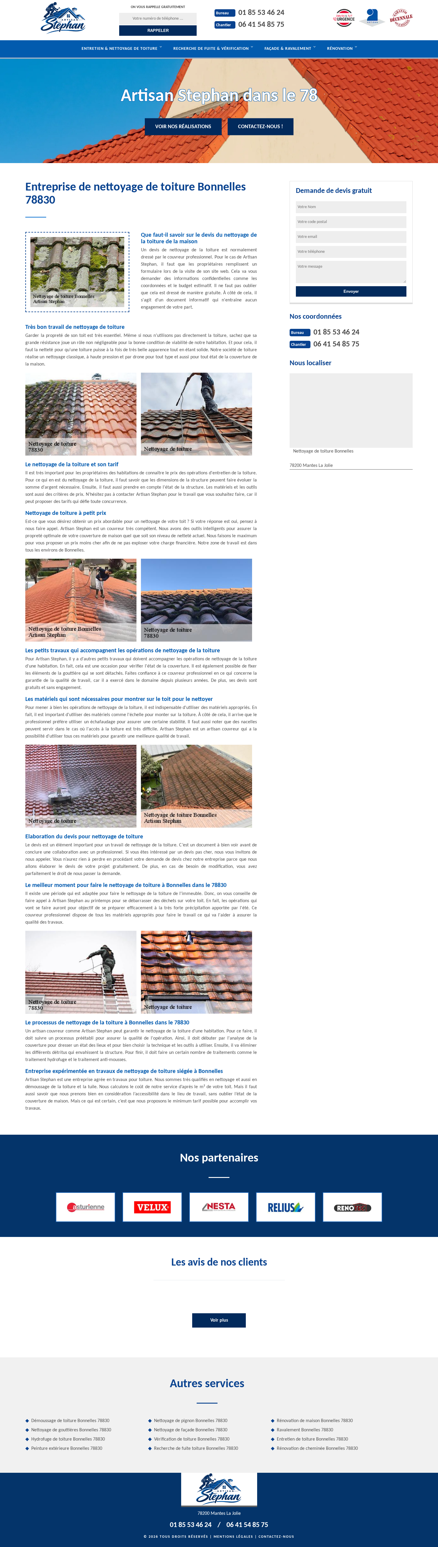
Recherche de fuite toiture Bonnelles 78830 (196, 1448)
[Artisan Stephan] (63, 18)
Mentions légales (233, 1537)
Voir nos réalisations (183, 127)
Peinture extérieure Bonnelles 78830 (66, 1448)
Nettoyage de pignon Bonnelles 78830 (190, 1421)
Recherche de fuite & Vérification (211, 49)
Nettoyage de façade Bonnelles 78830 (190, 1430)
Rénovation (340, 49)
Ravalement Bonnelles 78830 (305, 1430)
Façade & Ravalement (288, 49)
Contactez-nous (276, 1537)
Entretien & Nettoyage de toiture (120, 49)
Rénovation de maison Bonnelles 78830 (315, 1421)
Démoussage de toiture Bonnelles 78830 (70, 1421)
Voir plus (219, 1320)
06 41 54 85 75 (261, 25)
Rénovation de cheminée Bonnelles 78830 (317, 1448)
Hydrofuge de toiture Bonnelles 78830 (68, 1439)
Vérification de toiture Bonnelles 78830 (191, 1439)
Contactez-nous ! (260, 127)
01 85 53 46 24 (261, 13)
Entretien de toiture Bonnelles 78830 (312, 1439)
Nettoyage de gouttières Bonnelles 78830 (71, 1430)
